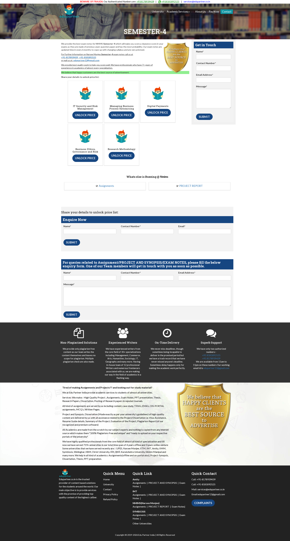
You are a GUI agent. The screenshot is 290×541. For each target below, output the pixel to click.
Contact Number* (206, 63)
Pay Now (214, 11)
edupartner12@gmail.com (86, 60)
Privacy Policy (110, 494)
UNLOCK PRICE (85, 115)
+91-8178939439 (69, 57)
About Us (200, 11)
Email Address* (204, 74)
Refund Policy (110, 499)
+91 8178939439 (211, 358)
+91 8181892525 (211, 355)
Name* (200, 51)
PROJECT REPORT (191, 185)
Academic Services (177, 11)
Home (106, 479)
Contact (226, 11)
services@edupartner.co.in (197, 1)
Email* (181, 226)
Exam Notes (178, 506)
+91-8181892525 (87, 57)
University (158, 11)
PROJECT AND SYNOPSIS (162, 482)
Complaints (203, 503)
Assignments (106, 185)
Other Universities (142, 523)
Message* (201, 86)
